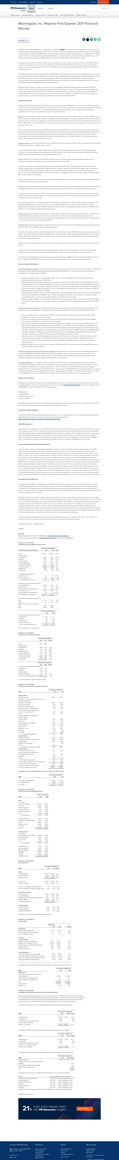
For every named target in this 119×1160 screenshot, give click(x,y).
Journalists (33, 2)
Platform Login (90, 1151)
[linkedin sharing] (91, 39)
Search (104, 8)
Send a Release (103, 2)
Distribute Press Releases (42, 1154)
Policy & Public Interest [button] (67, 15)
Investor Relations (23, 2)
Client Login (93, 2)
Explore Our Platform (41, 1149)
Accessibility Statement (67, 1154)
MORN (62, 50)
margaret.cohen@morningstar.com (58, 536)
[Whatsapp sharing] (95, 39)
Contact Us (13, 1155)
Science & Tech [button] (40, 15)
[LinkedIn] (11, 1157)
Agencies (39, 2)
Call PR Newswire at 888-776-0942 (21, 1149)
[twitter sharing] (87, 40)
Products (41, 8)
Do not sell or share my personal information (95, 1156)
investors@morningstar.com (72, 385)
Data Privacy (89, 1152)
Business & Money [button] (27, 15)
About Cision (64, 1151)
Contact (50, 8)
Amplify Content (39, 1158)
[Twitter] (15, 1157)
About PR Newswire (66, 1149)
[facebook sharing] (83, 39)
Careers (63, 1152)
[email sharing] (99, 39)
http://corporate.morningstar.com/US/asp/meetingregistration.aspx (39, 419)
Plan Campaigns (39, 1151)
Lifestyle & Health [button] (52, 15)
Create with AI (39, 1152)
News (31, 8)
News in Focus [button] (15, 15)
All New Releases (91, 1149)
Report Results (39, 1156)
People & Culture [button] (81, 15)
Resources (14, 2)
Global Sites (64, 1157)
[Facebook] (13, 1157)
